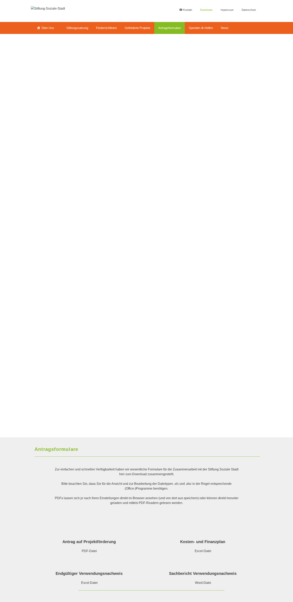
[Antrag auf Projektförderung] (90, 531)
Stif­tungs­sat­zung (77, 28)
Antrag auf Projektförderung (89, 542)
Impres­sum (227, 9)
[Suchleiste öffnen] (254, 28)
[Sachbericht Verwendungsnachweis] (203, 562)
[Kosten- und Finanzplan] (203, 531)
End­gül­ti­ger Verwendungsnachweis (90, 573)
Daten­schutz (249, 9)
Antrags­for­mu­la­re (169, 28)
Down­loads (206, 9)
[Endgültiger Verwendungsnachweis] (90, 562)
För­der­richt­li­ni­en (106, 28)
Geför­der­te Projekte (137, 28)
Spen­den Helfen (201, 28)
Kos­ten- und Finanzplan (203, 542)
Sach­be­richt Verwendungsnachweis (203, 573)
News (224, 28)
